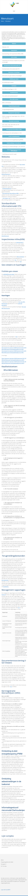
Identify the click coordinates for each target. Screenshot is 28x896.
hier (15, 260)
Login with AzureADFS (5, 889)
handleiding (5, 586)
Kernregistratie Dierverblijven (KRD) (10, 193)
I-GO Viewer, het (6, 198)
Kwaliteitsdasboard (6, 188)
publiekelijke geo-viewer (8, 274)
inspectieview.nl (19, 242)
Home (2, 21)
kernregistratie (5, 580)
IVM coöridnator (20, 256)
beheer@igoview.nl (6, 174)
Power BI (4, 594)
